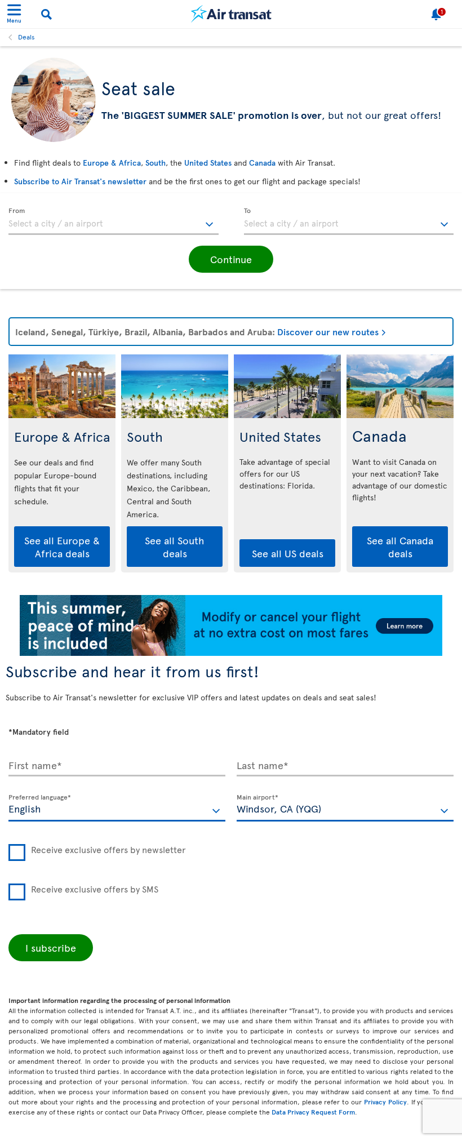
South (155, 162)
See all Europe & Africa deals (62, 546)
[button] (231, 259)
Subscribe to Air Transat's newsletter (80, 181)
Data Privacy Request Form (313, 1111)
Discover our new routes (328, 331)
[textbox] (113, 221)
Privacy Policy (385, 1101)
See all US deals (287, 553)
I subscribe (50, 947)
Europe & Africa (112, 162)
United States (208, 162)
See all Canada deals (400, 546)
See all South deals (175, 546)
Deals (26, 36)
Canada (262, 162)
